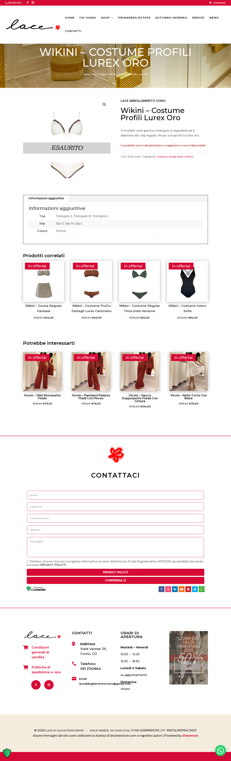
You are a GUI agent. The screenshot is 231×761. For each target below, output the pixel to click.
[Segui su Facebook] (36, 685)
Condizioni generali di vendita (40, 652)
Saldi (94, 74)
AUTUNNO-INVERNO (171, 17)
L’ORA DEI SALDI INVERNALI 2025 (188, 644)
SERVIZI (198, 17)
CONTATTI (73, 31)
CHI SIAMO (87, 17)
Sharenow (190, 735)
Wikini (189, 156)
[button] (104, 104)
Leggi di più (188, 665)
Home (86, 74)
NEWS (214, 17)
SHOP (105, 17)
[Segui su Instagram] (49, 685)
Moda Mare (176, 156)
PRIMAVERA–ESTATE (134, 17)
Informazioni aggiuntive (46, 198)
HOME (70, 17)
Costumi (103, 74)
